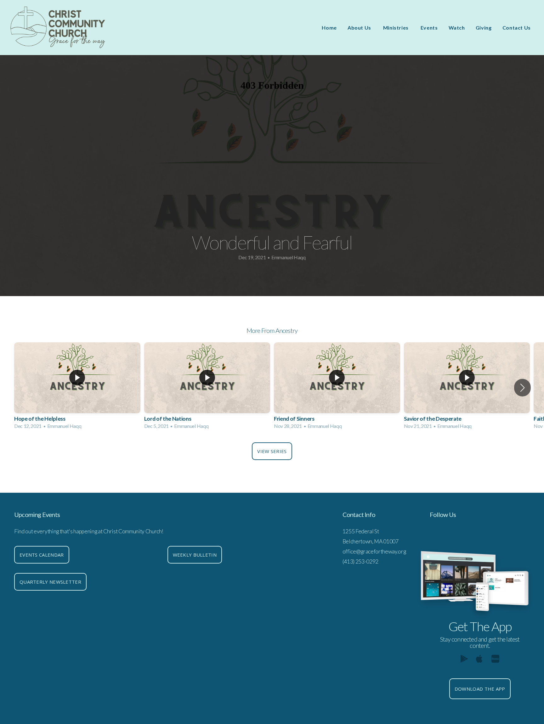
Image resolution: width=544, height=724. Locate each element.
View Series (271, 451)
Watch (457, 28)
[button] (522, 388)
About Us (360, 28)
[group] (77, 387)
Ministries (396, 28)
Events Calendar (42, 555)
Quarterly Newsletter (50, 582)
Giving (484, 28)
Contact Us (516, 28)
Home (329, 28)
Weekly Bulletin (195, 555)
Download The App (480, 689)
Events (429, 28)
